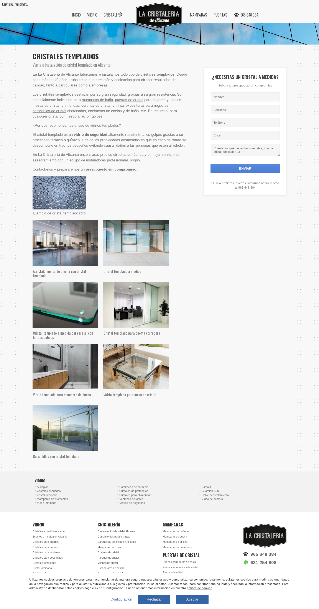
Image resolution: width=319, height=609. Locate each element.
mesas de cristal (46, 105)
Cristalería (113, 15)
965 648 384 (247, 187)
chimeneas (70, 105)
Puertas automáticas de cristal (180, 567)
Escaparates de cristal (111, 568)
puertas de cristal (129, 100)
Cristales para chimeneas (135, 495)
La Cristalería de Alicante (58, 74)
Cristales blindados (49, 491)
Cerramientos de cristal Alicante (116, 531)
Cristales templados (44, 562)
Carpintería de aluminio (133, 487)
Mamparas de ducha (175, 536)
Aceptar (192, 599)
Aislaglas (42, 487)
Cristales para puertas (46, 541)
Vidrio (92, 15)
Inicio (76, 15)
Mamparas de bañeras (176, 531)
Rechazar (154, 599)
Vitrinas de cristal (108, 562)
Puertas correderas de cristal (180, 562)
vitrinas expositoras (129, 105)
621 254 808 (263, 562)
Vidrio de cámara (212, 499)
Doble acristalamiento (215, 495)
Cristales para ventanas (47, 552)
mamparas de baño (97, 100)
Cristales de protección (133, 491)
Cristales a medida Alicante (49, 531)
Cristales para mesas (45, 547)
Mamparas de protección (52, 499)
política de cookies (199, 588)
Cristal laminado (47, 495)
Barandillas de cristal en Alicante (117, 541)
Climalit (206, 487)
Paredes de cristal (108, 557)
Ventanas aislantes (131, 499)
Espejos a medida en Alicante (50, 536)
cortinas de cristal (95, 105)
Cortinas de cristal (108, 552)
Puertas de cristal (173, 572)
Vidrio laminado (46, 502)
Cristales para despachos (48, 557)
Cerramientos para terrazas (114, 536)
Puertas (220, 15)
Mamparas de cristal (110, 547)
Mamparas (198, 15)
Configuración (121, 599)
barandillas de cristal (49, 111)
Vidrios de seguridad (132, 502)
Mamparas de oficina (175, 541)
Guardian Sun (210, 491)
